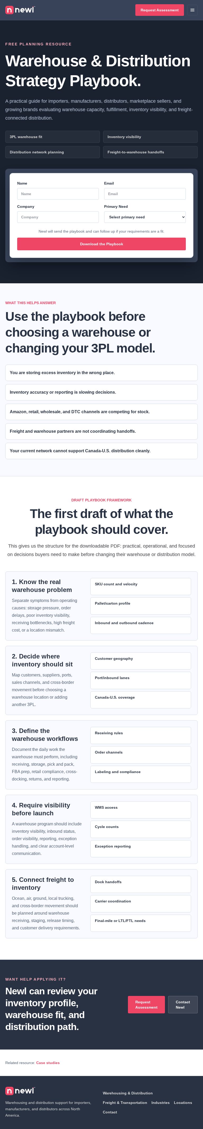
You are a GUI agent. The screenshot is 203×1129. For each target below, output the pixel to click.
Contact (110, 1112)
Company (25, 206)
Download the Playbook (101, 244)
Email (109, 183)
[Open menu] (192, 10)
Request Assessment (160, 10)
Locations (183, 1102)
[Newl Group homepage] (20, 10)
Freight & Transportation (125, 1102)
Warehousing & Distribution (128, 1093)
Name (22, 183)
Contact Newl (183, 1004)
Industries (160, 1102)
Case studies (48, 1063)
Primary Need (116, 206)
